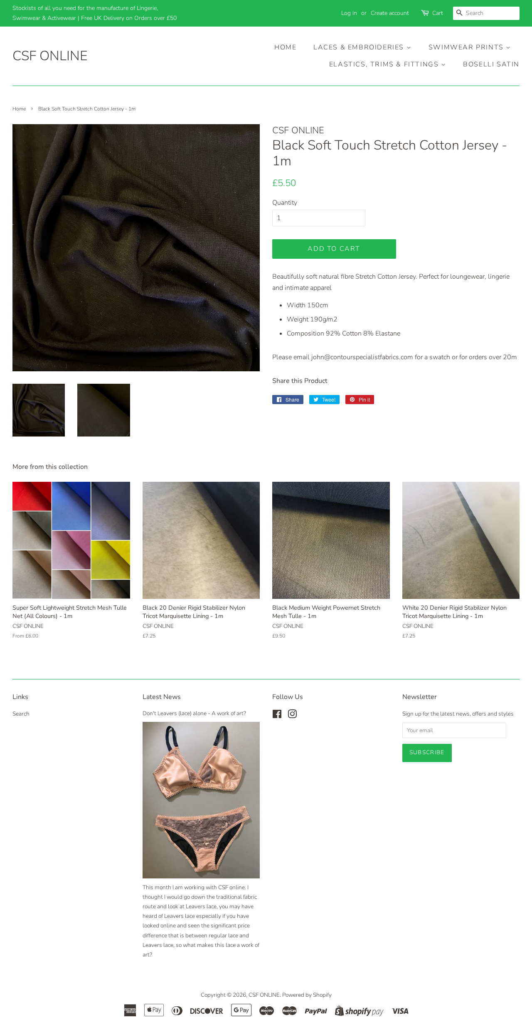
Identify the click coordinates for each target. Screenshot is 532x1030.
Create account (390, 13)
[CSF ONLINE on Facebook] (277, 716)
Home (285, 47)
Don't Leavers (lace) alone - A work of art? (194, 713)
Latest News (162, 696)
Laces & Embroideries (359, 47)
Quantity (284, 202)
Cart (437, 13)
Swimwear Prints (467, 47)
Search (21, 714)
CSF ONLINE (49, 56)
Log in (349, 13)
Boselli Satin (491, 64)
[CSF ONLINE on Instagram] (292, 716)
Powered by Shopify (307, 995)
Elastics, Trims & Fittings (385, 64)
